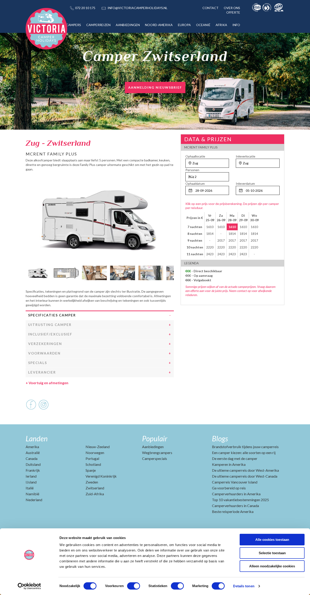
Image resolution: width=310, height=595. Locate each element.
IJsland (31, 482)
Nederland (34, 500)
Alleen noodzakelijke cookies (272, 566)
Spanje (91, 470)
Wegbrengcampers (157, 452)
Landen (37, 438)
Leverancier (42, 372)
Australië (33, 452)
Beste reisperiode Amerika (232, 511)
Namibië (32, 494)
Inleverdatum (245, 183)
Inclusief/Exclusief (50, 334)
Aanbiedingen (153, 446)
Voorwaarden (44, 353)
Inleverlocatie (245, 156)
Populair (154, 438)
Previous (29, 271)
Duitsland (33, 464)
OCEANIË (203, 25)
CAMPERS (73, 25)
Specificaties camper (52, 315)
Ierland (31, 476)
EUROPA (184, 25)
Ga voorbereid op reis (229, 488)
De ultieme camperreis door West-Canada (244, 476)
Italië (30, 488)
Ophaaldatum (195, 183)
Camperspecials (154, 458)
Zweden (92, 482)
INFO (236, 25)
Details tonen (243, 586)
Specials (37, 363)
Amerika (32, 446)
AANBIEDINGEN (128, 25)
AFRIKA (221, 25)
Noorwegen (95, 452)
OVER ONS (232, 8)
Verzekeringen (45, 344)
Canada (31, 458)
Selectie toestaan (272, 553)
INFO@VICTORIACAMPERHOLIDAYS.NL (137, 8)
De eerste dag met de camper (234, 458)
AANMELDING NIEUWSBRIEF (155, 87)
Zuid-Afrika (95, 494)
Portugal (92, 458)
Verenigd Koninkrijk (101, 476)
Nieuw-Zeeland (98, 446)
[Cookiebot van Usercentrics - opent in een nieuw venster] (29, 586)
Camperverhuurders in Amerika (236, 494)
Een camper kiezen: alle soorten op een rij (244, 452)
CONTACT (210, 8)
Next (170, 271)
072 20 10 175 (85, 8)
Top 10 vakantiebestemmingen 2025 (240, 500)
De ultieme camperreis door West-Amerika (245, 470)
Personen (192, 170)
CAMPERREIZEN (98, 25)
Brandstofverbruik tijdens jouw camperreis (245, 446)
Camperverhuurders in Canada (235, 505)
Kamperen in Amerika (229, 464)
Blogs (220, 438)
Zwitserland (95, 488)
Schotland (93, 464)
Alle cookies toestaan (272, 540)
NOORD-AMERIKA (159, 25)
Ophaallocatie (195, 156)
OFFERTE (233, 12)
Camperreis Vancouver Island (234, 482)
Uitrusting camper (49, 325)
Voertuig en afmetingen (47, 383)
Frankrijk (33, 470)
